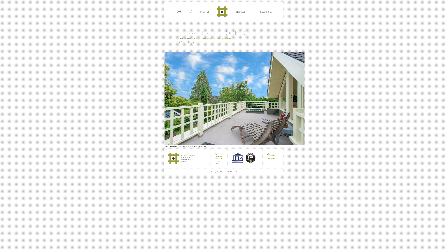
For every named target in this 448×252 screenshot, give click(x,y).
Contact (217, 163)
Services (240, 12)
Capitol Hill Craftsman (222, 38)
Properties (203, 12)
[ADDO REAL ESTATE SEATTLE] (222, 11)
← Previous (183, 42)
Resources (266, 12)
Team (178, 12)
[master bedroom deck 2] (234, 98)
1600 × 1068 (205, 38)
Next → (191, 42)
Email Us (183, 161)
